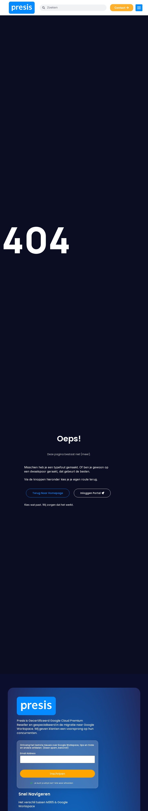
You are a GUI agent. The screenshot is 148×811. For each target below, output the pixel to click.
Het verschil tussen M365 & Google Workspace (43, 804)
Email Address (28, 753)
